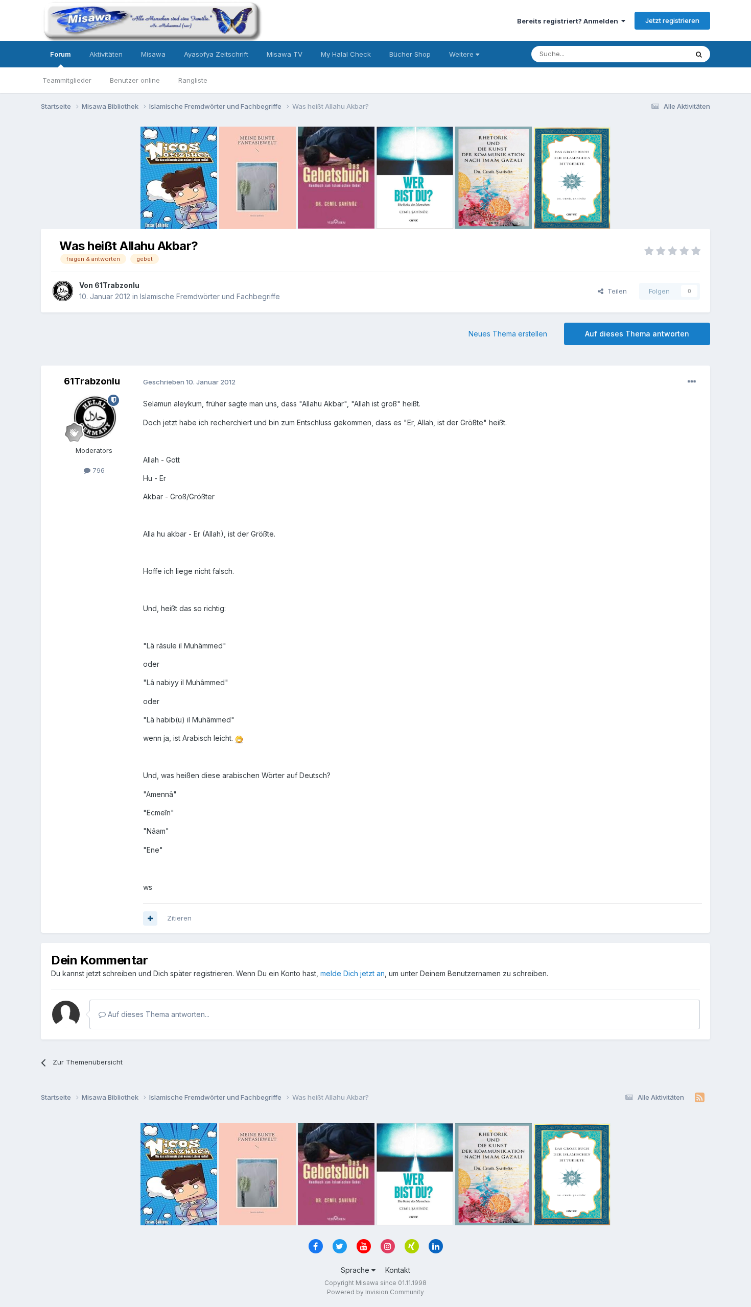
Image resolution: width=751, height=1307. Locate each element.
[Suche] (699, 54)
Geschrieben (189, 382)
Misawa (153, 54)
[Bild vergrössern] (239, 738)
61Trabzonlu (117, 285)
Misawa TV (284, 54)
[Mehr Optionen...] (692, 382)
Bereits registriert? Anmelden (569, 21)
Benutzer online (135, 80)
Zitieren (179, 918)
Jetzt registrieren (672, 20)
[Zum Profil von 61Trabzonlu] (62, 291)
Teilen (615, 291)
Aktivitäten (106, 54)
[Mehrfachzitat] (150, 918)
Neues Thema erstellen (507, 333)
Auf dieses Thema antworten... (157, 1014)
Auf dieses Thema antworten (637, 333)
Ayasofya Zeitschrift (216, 54)
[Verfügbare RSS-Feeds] (699, 1098)
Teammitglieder (66, 80)
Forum (60, 54)
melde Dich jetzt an (352, 973)
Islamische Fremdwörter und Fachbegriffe (210, 296)
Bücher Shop (410, 54)
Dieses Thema (651, 54)
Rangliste (192, 80)
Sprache (356, 1270)
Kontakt (397, 1270)
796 (97, 470)
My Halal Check (346, 54)
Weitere (462, 54)
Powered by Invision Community (375, 1292)
